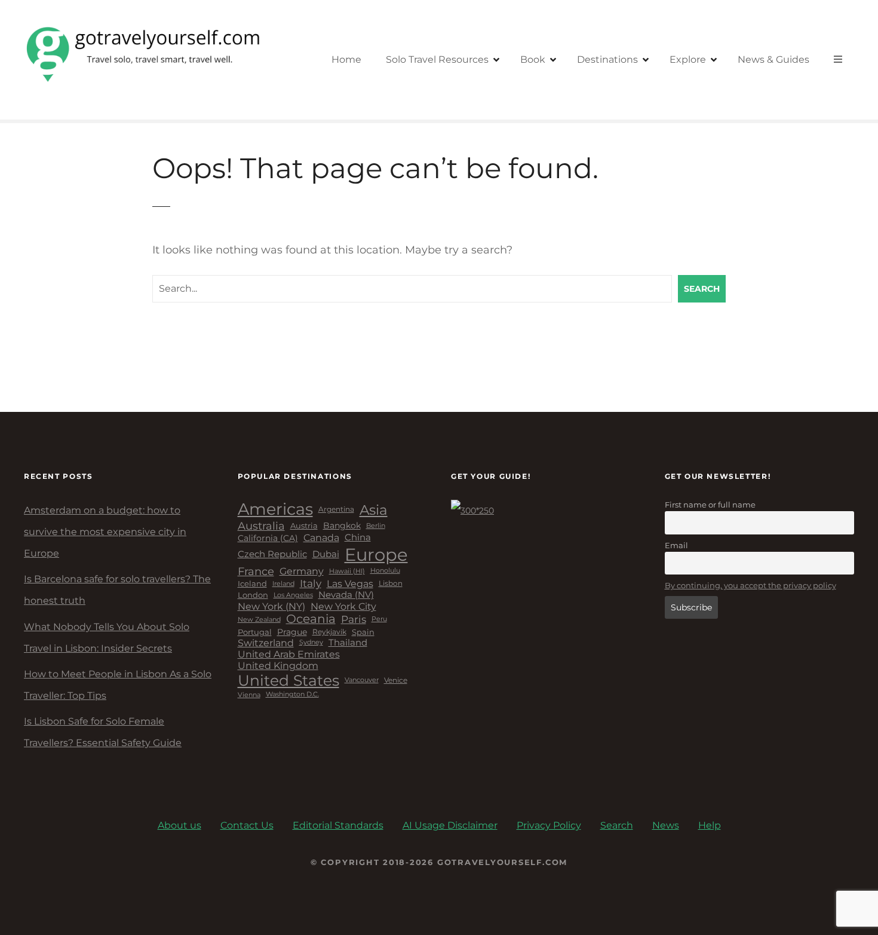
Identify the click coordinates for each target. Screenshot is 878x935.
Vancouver (362, 680)
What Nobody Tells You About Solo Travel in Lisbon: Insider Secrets (106, 637)
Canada (321, 538)
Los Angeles (293, 595)
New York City (343, 606)
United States (288, 680)
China (358, 538)
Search (702, 288)
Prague (292, 632)
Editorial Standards (338, 825)
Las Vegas (350, 583)
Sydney (311, 642)
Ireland (283, 584)
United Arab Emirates (289, 654)
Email (676, 545)
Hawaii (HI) (347, 571)
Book (532, 59)
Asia (374, 510)
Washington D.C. (292, 694)
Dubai (325, 554)
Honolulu (385, 571)
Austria (304, 525)
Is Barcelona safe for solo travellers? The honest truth (117, 589)
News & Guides (773, 59)
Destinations (607, 59)
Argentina (336, 509)
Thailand (348, 643)
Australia (261, 526)
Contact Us (247, 825)
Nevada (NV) (346, 595)
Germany (302, 571)
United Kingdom (278, 665)
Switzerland (266, 643)
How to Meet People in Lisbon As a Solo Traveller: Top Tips (117, 684)
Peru (379, 619)
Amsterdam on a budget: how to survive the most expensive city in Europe (105, 532)
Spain (363, 632)
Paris (353, 619)
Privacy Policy (549, 825)
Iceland (252, 583)
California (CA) (268, 538)
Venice (395, 680)
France (256, 571)
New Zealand (259, 620)
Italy (310, 583)
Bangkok (342, 526)
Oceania (311, 619)
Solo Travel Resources (437, 59)
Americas (275, 509)
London (253, 595)
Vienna (249, 695)
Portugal (255, 632)
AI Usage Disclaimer (450, 825)
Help (709, 825)
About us (179, 825)
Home (346, 59)
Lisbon (391, 583)
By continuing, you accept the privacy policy (750, 585)
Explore (688, 59)
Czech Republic (272, 554)
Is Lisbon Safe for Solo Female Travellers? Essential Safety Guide (103, 732)
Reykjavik (329, 632)
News (665, 825)
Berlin (375, 526)
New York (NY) (271, 606)
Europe (376, 554)
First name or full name (710, 504)
